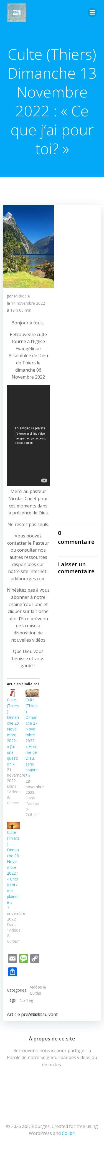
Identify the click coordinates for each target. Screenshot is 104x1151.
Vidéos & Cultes (38, 990)
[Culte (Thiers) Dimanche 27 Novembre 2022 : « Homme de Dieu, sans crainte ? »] (32, 693)
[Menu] (92, 12)
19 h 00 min (20, 310)
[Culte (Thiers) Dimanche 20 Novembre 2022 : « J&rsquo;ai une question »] (13, 693)
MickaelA (22, 296)
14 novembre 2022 (28, 303)
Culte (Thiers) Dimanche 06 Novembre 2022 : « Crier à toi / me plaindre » (13, 867)
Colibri (68, 1133)
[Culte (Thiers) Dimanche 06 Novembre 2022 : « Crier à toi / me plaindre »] (13, 825)
